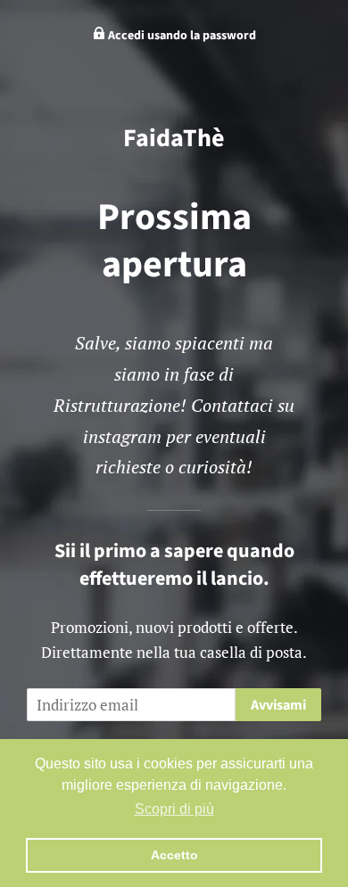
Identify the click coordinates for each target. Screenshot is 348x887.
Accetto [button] (174, 855)
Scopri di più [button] (174, 809)
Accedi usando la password (180, 36)
